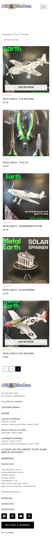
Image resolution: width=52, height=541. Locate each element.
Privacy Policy (7, 509)
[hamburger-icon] (43, 7)
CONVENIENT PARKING (10, 407)
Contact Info (7, 504)
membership (6, 498)
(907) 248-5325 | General (12, 402)
